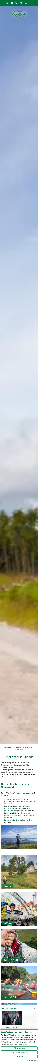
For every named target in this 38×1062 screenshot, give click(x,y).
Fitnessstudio (25, 813)
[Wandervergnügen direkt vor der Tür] (19, 872)
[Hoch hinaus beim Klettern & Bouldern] (19, 946)
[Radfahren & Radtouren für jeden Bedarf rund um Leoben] (19, 909)
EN (6, 3)
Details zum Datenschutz (22, 1044)
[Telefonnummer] (16, 3)
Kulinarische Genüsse (11, 820)
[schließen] (34, 1008)
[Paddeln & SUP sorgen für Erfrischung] (19, 983)
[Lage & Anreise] (21, 3)
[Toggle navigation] (35, 3)
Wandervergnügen (10, 799)
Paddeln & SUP (9, 808)
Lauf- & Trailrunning (11, 811)
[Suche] (25, 3)
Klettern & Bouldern (23, 806)
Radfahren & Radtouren (12, 801)
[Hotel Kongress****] (19, 14)
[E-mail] (11, 3)
